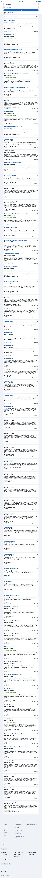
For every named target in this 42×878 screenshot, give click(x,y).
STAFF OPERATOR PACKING (11, 266)
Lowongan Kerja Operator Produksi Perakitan (15, 733)
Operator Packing (8, 139)
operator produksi (8, 473)
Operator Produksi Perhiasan (11, 606)
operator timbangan (18, 830)
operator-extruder (18, 833)
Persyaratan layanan (4, 869)
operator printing (18, 823)
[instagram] (5, 864)
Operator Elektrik (8, 460)
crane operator (18, 828)
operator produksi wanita (19, 831)
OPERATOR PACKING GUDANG (11, 253)
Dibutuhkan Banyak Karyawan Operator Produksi (16, 746)
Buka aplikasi (38, 1)
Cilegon (5, 836)
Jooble (8, 875)
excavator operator (18, 824)
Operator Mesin (8, 308)
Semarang (6, 829)
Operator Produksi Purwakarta (11, 568)
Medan (5, 823)
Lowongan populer (31, 854)
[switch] (37, 16)
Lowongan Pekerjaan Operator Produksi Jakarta (16, 87)
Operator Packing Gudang (10, 227)
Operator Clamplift (8, 486)
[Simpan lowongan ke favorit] (37, 20)
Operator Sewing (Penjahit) (11, 187)
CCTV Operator (8, 499)
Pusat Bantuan (4, 858)
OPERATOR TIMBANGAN (10, 775)
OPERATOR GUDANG (9, 111)
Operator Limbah (8, 432)
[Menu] (1, 1)
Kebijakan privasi (4, 871)
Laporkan (36, 31)
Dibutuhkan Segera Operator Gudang (13, 49)
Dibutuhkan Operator (9, 646)
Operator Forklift (8, 332)
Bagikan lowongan (17, 854)
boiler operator (17, 834)
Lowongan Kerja (17, 856)
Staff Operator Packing (10, 175)
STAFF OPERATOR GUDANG (11, 281)
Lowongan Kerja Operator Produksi (12, 620)
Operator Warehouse (9, 513)
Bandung (5, 824)
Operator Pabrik (8, 446)
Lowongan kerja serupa (5, 859)
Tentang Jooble (4, 854)
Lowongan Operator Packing (11, 62)
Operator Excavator (9, 554)
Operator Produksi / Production (11, 595)
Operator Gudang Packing (10, 201)
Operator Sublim (8, 527)
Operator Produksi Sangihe (10, 802)
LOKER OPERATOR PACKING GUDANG (13, 162)
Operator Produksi (8, 321)
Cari (21, 10)
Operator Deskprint (9, 760)
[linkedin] (10, 864)
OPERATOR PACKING (9, 34)
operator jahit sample (9, 20)
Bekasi (5, 826)
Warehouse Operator (9, 787)
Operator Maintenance (9, 541)
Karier (2, 856)
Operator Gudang (8, 704)
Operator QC (7, 419)
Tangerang (6, 827)
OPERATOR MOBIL (8, 581)
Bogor (5, 833)
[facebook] (2, 864)
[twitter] (7, 864)
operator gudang (18, 839)
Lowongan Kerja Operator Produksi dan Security (16, 73)
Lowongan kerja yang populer (32, 823)
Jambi (5, 835)
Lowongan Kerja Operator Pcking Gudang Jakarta (16, 99)
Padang (5, 832)
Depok (5, 830)
